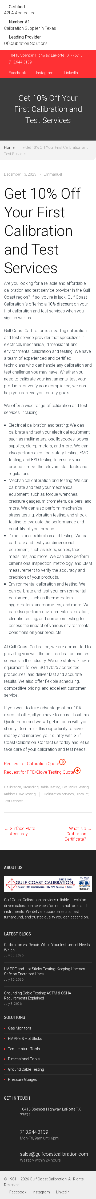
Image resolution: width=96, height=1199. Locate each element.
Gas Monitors (19, 1028)
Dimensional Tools (24, 1059)
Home (9, 147)
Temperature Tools (24, 1049)
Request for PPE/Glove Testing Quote (39, 772)
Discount (82, 794)
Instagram (44, 73)
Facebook (17, 73)
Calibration (12, 787)
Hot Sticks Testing (75, 787)
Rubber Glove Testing (20, 794)
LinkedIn (70, 73)
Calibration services (59, 794)
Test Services (13, 801)
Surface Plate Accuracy (22, 831)
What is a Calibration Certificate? (75, 834)
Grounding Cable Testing (41, 787)
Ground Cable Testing (26, 1069)
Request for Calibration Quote (31, 763)
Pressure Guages (22, 1079)
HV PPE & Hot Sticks (25, 1038)
